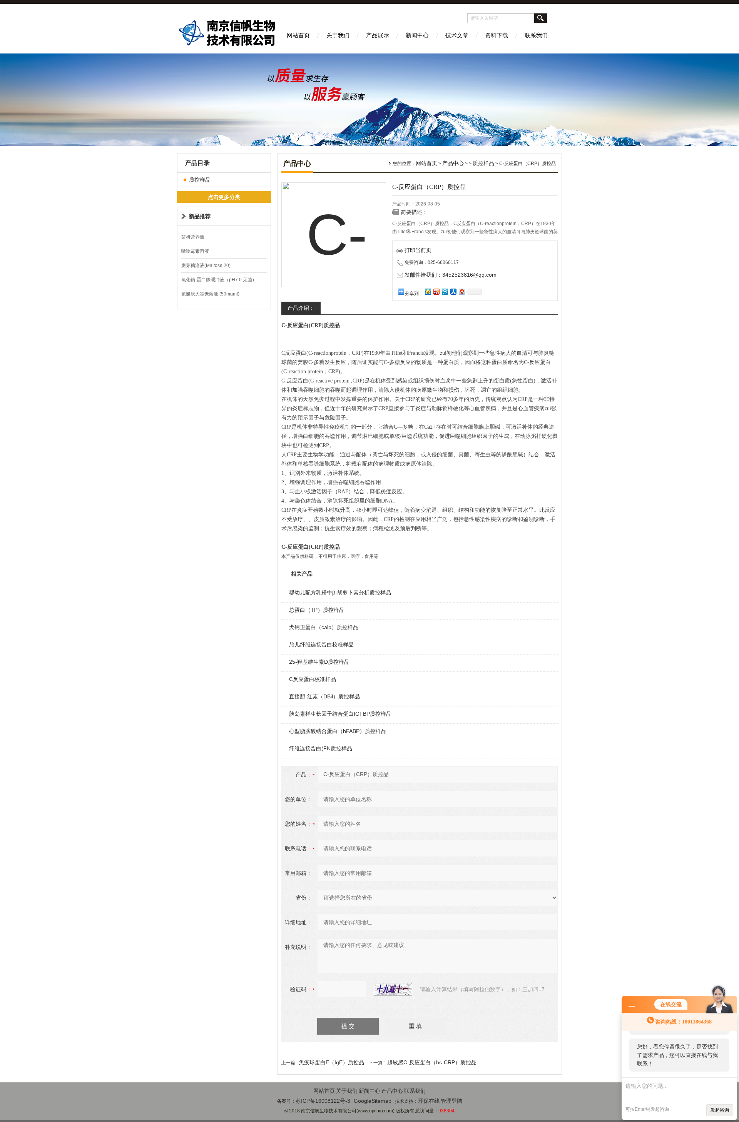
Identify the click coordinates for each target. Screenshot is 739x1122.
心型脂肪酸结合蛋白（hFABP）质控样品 (337, 731)
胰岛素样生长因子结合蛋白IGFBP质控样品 (340, 714)
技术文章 (456, 35)
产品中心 (453, 163)
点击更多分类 (224, 197)
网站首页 (298, 35)
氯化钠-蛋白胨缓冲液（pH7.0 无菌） (219, 279)
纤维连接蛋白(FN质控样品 (320, 748)
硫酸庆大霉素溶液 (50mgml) (210, 294)
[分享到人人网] (453, 291)
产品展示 (377, 35)
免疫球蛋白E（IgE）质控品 (331, 1062)
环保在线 (429, 1101)
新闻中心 (417, 35)
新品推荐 (200, 216)
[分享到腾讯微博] (444, 291)
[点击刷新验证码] (393, 989)
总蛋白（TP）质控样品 (316, 610)
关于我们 (337, 35)
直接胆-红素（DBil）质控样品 (324, 696)
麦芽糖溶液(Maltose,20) (206, 265)
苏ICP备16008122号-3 (323, 1101)
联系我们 (536, 35)
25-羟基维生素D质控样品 (319, 662)
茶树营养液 (192, 237)
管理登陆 (451, 1101)
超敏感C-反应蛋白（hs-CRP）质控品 (432, 1062)
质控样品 (200, 180)
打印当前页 (418, 250)
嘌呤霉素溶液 (195, 251)
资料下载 (496, 35)
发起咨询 (720, 1110)
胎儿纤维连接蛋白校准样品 (321, 644)
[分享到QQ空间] (427, 291)
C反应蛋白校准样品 (312, 679)
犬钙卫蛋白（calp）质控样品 (323, 627)
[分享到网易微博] (461, 291)
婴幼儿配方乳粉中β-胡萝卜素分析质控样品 (340, 592)
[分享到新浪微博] (436, 291)
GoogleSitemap (372, 1101)
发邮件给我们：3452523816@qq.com (451, 275)
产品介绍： (301, 308)
